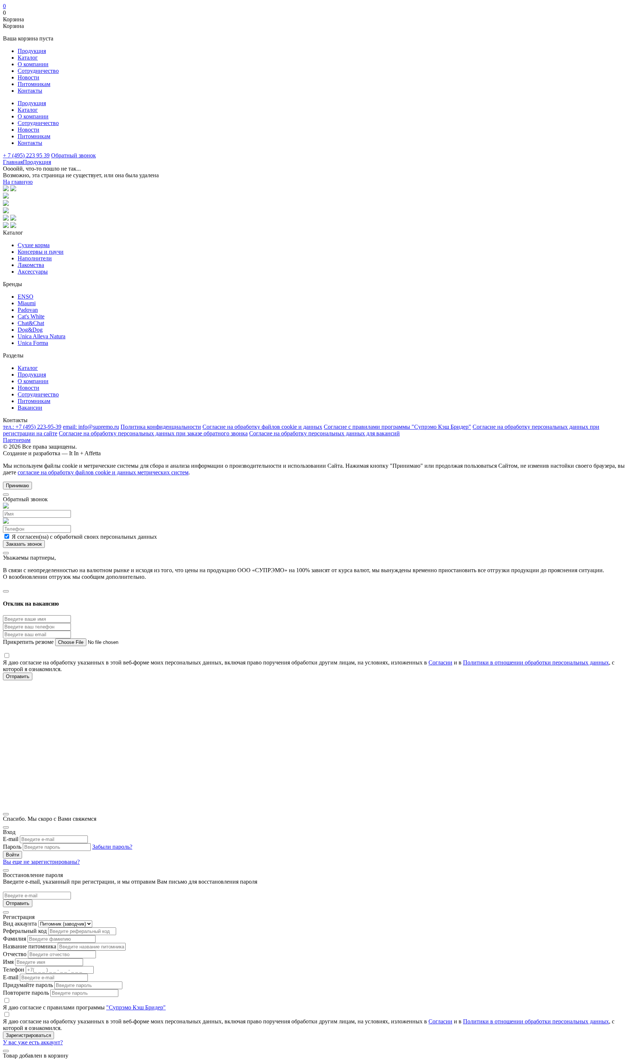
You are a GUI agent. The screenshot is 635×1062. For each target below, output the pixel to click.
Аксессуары (33, 271)
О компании (33, 64)
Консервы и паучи (41, 252)
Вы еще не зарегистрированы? (41, 862)
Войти (12, 855)
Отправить (17, 903)
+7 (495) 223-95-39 (32, 427)
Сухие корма (34, 245)
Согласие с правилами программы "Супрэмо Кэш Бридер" (397, 427)
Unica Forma (33, 343)
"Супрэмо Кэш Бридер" (136, 1007)
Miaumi (27, 303)
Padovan (28, 310)
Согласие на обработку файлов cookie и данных (262, 427)
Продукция (32, 51)
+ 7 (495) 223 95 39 (26, 155)
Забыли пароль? (112, 847)
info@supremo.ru (91, 427)
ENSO (25, 296)
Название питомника (29, 946)
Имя (8, 962)
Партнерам (17, 440)
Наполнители (35, 258)
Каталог (28, 57)
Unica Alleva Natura (41, 336)
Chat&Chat (31, 323)
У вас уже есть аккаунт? (33, 1042)
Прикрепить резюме (29, 642)
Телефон (13, 969)
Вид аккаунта (20, 923)
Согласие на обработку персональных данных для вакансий (324, 433)
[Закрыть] (6, 494)
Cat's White (31, 316)
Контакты (30, 91)
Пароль (12, 847)
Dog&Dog (30, 330)
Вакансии (30, 408)
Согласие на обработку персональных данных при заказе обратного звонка (153, 433)
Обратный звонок (73, 155)
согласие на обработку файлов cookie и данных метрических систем (103, 472)
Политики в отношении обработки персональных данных (536, 662)
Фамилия (14, 939)
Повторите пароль (26, 993)
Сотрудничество (38, 71)
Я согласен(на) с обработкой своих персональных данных (83, 537)
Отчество (14, 954)
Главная (13, 162)
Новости (28, 77)
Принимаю (17, 485)
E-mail (10, 839)
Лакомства (31, 265)
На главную (18, 182)
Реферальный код (25, 931)
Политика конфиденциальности (161, 427)
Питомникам (34, 84)
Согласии (440, 662)
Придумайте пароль (28, 985)
